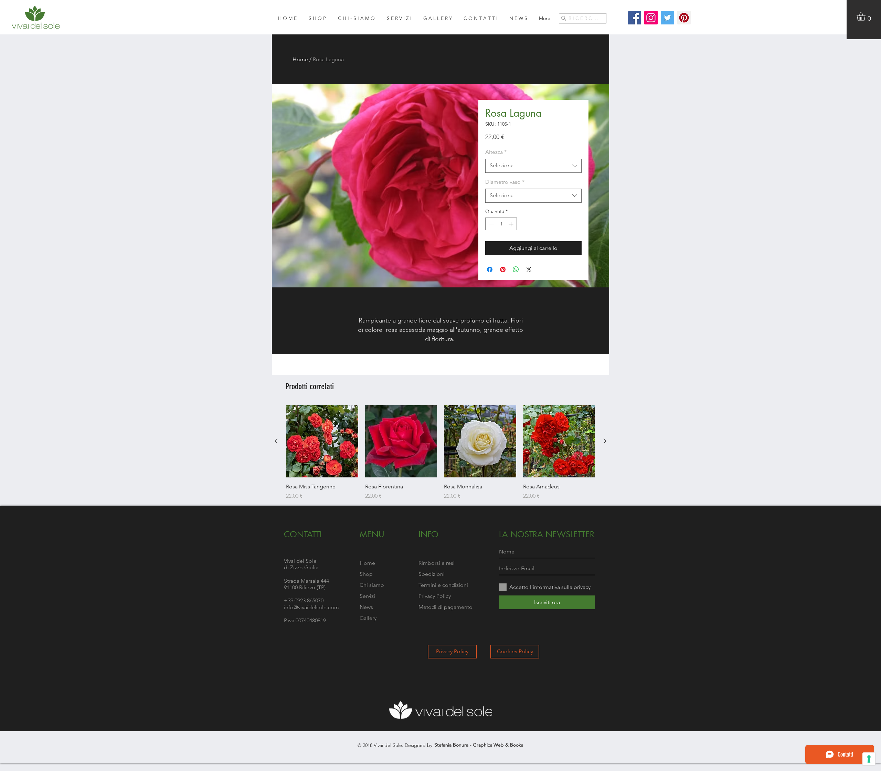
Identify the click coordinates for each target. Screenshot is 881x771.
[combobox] (533, 165)
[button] (866, 16)
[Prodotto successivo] (605, 441)
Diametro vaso (504, 182)
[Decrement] (490, 224)
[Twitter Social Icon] (667, 17)
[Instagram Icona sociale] (651, 17)
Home (300, 59)
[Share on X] (529, 269)
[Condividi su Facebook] (490, 269)
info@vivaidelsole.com (311, 607)
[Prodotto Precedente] (276, 441)
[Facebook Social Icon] (634, 17)
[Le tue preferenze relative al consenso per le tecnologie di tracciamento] (868, 758)
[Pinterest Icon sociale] (684, 17)
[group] (440, 452)
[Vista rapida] (322, 441)
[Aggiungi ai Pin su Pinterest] (503, 269)
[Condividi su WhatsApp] (516, 269)
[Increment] (511, 224)
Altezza (496, 152)
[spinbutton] (501, 224)
